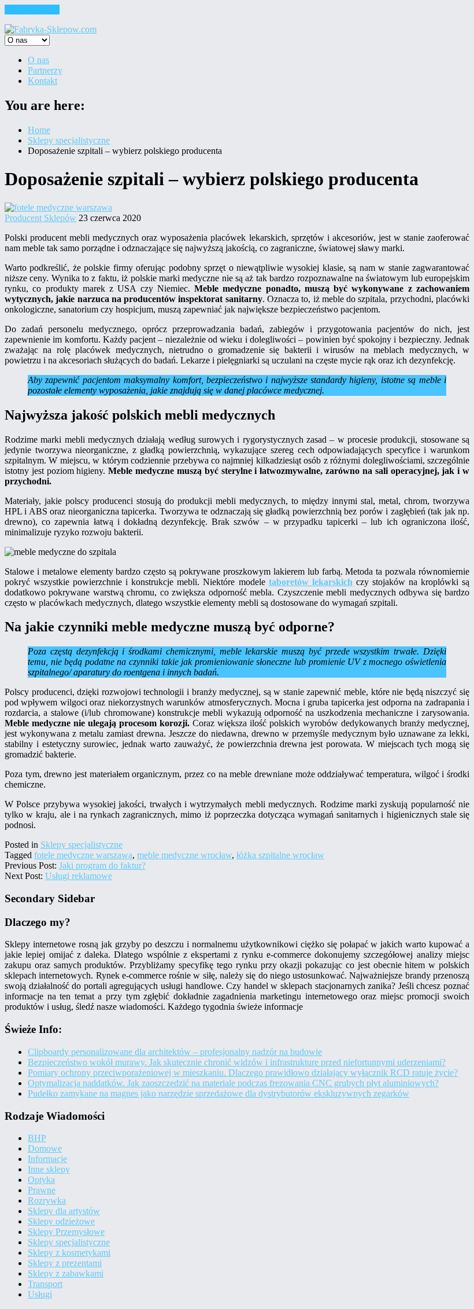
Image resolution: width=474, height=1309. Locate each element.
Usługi (40, 1294)
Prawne (41, 1190)
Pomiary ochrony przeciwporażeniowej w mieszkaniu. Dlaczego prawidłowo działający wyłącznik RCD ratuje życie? (243, 1073)
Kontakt (42, 81)
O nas (38, 60)
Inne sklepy (49, 1169)
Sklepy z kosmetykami (69, 1252)
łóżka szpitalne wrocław (280, 855)
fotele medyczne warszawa (83, 855)
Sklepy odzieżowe (61, 1221)
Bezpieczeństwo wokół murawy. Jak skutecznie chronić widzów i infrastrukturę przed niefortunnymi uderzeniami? (237, 1062)
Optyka (41, 1180)
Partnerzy (45, 70)
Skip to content (32, 9)
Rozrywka (47, 1200)
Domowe (45, 1148)
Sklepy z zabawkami (65, 1273)
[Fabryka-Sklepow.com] (51, 29)
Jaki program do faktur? (102, 865)
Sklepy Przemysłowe (66, 1232)
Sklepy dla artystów (64, 1211)
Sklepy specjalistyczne (81, 845)
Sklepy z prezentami (65, 1263)
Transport (45, 1284)
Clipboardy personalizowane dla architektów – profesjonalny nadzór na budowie (175, 1052)
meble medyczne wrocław (184, 855)
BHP (37, 1138)
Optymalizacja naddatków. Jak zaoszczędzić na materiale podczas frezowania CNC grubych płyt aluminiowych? (233, 1083)
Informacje (47, 1159)
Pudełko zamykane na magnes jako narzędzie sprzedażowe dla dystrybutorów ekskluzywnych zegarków (218, 1093)
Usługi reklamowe (78, 876)
